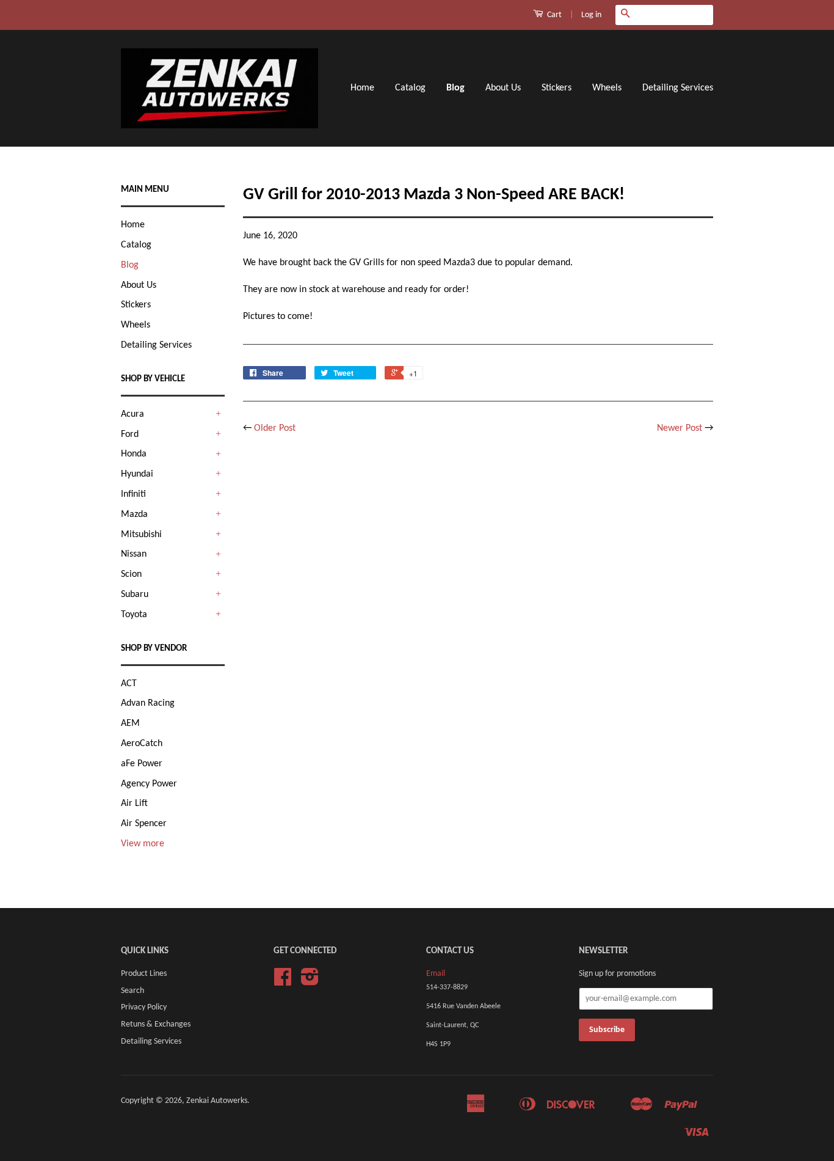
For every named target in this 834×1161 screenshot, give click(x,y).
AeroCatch (141, 744)
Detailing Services (677, 88)
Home (362, 88)
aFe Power (141, 764)
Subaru (134, 594)
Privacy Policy (144, 1007)
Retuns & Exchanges (155, 1024)
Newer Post (679, 428)
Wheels (607, 88)
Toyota (134, 615)
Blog (455, 88)
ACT (129, 684)
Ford (130, 434)
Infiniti (133, 494)
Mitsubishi (141, 535)
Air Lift (134, 803)
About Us (503, 88)
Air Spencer (144, 824)
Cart (553, 15)
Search (132, 991)
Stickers (556, 88)
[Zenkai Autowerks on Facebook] (283, 982)
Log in (591, 15)
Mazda (134, 514)
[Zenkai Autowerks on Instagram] (309, 982)
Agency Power (149, 784)
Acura (132, 414)
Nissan (134, 554)
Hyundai (137, 474)
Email (435, 974)
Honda (134, 454)
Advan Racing (148, 703)
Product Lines (144, 974)
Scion (131, 574)
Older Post (275, 428)
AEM (130, 723)
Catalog (410, 88)
